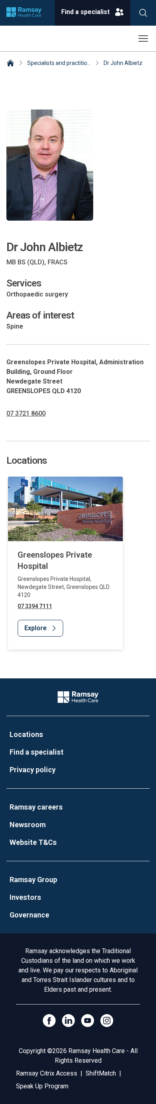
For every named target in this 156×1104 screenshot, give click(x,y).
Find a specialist (37, 752)
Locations (26, 734)
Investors (25, 897)
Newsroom (28, 824)
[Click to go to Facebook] (49, 1020)
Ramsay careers (36, 807)
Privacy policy (33, 769)
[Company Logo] (78, 697)
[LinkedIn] (68, 1020)
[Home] (10, 64)
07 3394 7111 (35, 606)
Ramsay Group (33, 879)
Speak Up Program (42, 1086)
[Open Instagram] (106, 1020)
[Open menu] (143, 38)
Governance (29, 915)
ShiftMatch (101, 1073)
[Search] (143, 13)
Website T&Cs (33, 842)
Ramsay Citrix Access (46, 1073)
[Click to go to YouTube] (87, 1020)
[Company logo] (24, 13)
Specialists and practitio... (59, 63)
